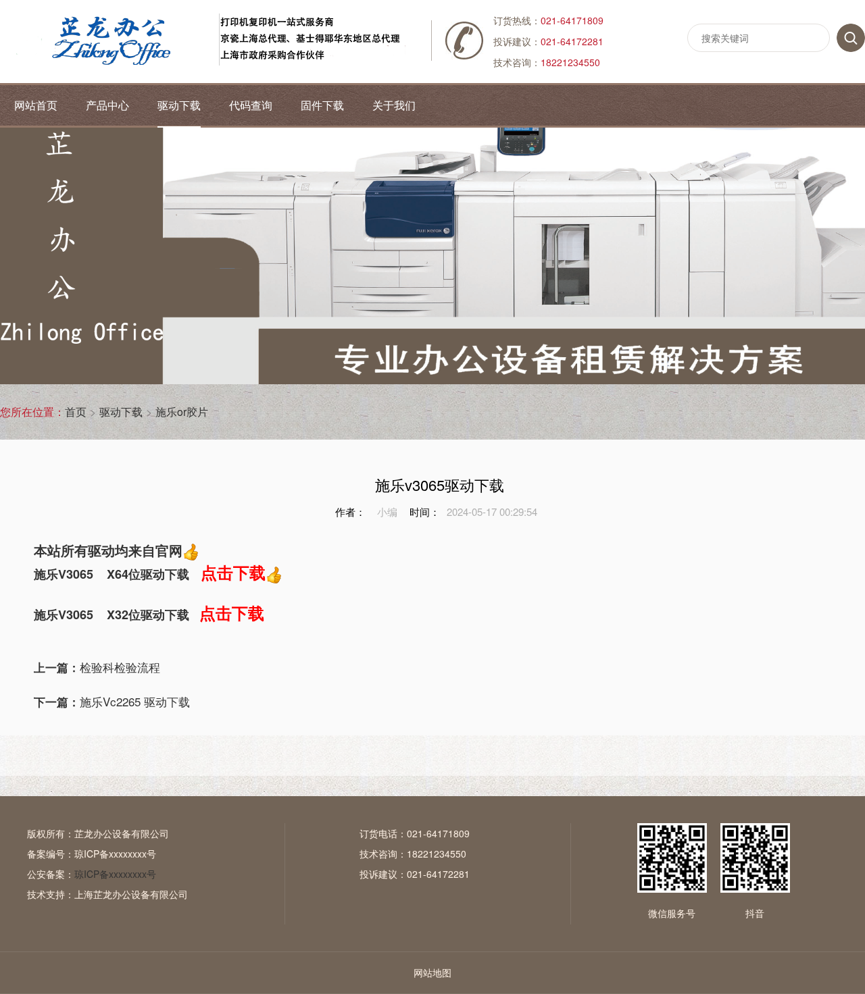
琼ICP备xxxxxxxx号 (115, 853)
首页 (75, 411)
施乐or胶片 (181, 411)
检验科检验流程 (97, 666)
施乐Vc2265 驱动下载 (112, 701)
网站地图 (432, 972)
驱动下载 (121, 411)
